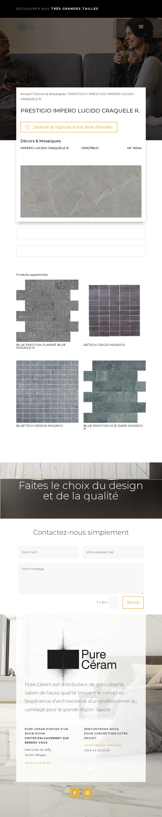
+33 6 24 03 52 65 (37, 762)
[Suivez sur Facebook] (74, 793)
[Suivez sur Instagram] (87, 793)
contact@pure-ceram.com (103, 745)
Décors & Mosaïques (50, 94)
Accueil (25, 94)
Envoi (133, 602)
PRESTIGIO (77, 94)
